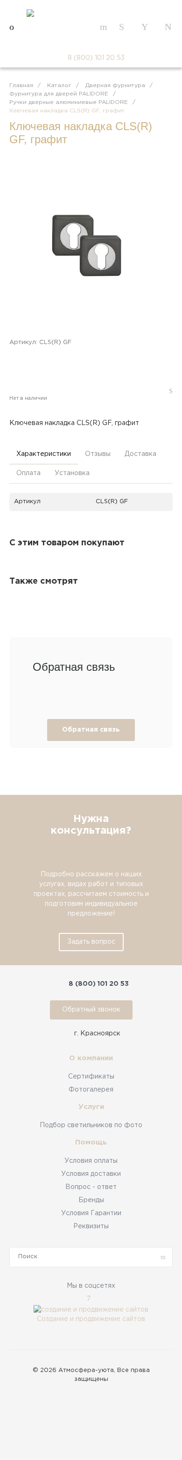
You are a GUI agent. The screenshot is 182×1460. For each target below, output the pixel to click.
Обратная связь (91, 730)
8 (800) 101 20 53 (96, 58)
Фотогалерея (91, 1090)
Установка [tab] (72, 473)
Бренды (91, 1200)
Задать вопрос (91, 942)
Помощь (91, 1142)
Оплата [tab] (28, 473)
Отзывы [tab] (98, 454)
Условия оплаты (91, 1161)
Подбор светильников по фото (91, 1125)
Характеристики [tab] (43, 454)
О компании (91, 1058)
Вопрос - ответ (91, 1187)
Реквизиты (91, 1226)
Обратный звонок (91, 1009)
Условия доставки (91, 1174)
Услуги (91, 1107)
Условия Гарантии (91, 1213)
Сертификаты (91, 1076)
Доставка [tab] (140, 454)
